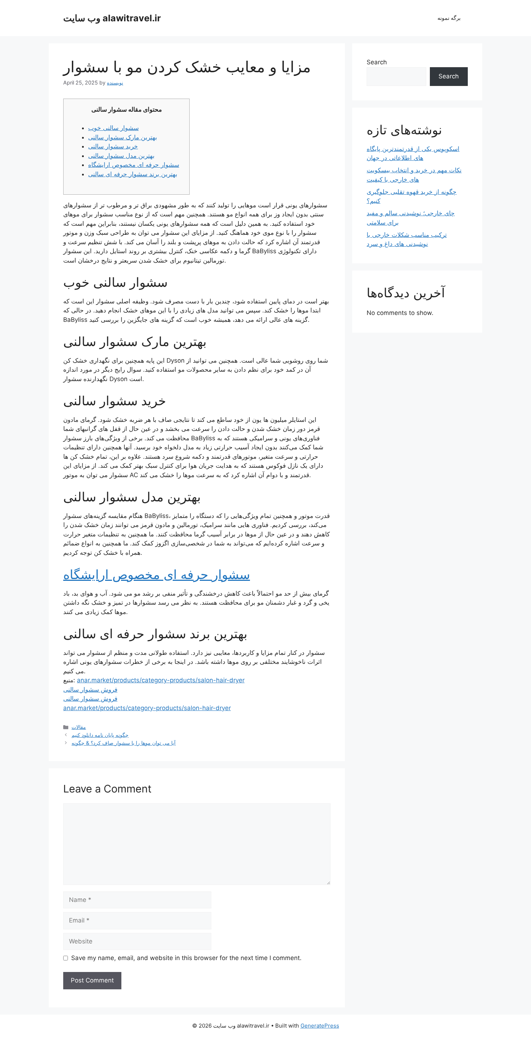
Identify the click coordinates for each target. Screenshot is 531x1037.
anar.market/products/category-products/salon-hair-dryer (161, 680)
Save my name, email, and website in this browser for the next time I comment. (186, 958)
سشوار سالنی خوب (113, 127)
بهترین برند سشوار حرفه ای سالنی (132, 174)
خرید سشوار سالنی (113, 146)
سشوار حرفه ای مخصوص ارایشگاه (133, 164)
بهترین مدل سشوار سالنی (121, 155)
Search (377, 62)
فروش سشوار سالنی (90, 689)
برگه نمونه (449, 17)
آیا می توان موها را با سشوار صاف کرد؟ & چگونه (124, 743)
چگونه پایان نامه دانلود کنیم (100, 735)
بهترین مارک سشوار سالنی (122, 137)
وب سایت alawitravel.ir (112, 18)
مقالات (79, 727)
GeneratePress (320, 1025)
